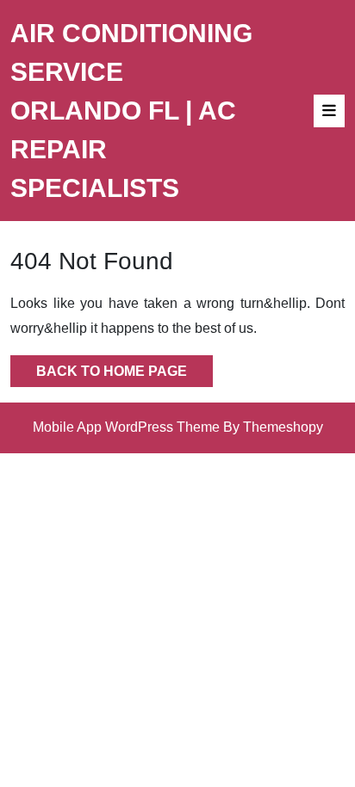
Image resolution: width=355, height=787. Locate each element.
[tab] (329, 111)
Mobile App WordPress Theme (126, 427)
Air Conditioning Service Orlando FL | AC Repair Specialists (131, 110)
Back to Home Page (98, 366)
